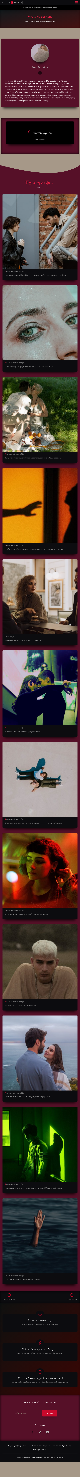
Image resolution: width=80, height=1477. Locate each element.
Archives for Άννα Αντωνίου (39, 22)
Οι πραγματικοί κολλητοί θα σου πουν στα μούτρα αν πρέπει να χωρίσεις (35, 275)
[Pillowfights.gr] (12, 2)
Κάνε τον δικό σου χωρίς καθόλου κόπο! (40, 1378)
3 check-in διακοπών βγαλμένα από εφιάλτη (23, 640)
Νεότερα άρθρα (72, 1299)
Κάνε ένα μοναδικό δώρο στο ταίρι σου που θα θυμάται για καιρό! (40, 1353)
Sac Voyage (10, 637)
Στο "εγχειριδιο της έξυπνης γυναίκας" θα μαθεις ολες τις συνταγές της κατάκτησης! (40, 1382)
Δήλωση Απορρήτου (40, 1450)
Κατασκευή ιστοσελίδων (39, 1457)
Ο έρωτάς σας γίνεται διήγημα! (40, 1349)
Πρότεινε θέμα (36, 1446)
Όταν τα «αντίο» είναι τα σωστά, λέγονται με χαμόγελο (27, 1097)
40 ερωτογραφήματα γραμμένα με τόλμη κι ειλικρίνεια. (40, 1324)
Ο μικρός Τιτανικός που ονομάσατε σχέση (22, 1279)
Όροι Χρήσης (66, 1446)
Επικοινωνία (26, 1446)
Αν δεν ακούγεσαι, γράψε (15, 271)
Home (26, 22)
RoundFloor (59, 1457)
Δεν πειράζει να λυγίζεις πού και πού (20, 1005)
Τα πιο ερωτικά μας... (40, 1320)
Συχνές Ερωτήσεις (14, 1446)
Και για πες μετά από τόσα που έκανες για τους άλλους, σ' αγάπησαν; (33, 1188)
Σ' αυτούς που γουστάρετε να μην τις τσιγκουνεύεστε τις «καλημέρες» (34, 823)
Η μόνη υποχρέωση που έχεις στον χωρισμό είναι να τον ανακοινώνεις (34, 549)
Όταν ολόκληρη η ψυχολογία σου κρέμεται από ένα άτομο (29, 366)
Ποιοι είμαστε (56, 1446)
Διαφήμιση (46, 1446)
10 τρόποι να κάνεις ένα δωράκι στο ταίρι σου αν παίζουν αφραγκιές (33, 458)
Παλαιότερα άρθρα (8, 1299)
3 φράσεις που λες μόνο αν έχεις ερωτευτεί (23, 731)
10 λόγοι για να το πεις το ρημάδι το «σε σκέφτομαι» (26, 914)
